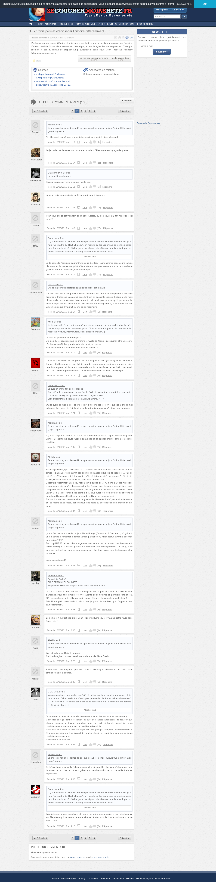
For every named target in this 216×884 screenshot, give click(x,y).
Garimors (52, 238)
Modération (126, 24)
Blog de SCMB (144, 24)
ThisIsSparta (35, 159)
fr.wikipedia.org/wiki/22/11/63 (50, 77)
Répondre (107, 142)
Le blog (81, 878)
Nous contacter (162, 878)
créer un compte (101, 857)
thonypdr (35, 204)
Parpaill (35, 132)
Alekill (51, 124)
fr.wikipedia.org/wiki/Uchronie (50, 74)
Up (90, 142)
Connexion (178, 9)
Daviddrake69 (55, 172)
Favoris (112, 24)
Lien (85, 142)
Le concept (93, 878)
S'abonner (127, 100)
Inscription (162, 9)
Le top (39, 24)
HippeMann (35, 762)
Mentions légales (144, 878)
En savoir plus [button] (183, 4)
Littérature (69, 38)
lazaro (36, 225)
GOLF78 (35, 464)
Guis (35, 648)
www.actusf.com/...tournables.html (53, 81)
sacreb (35, 370)
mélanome (35, 180)
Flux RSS (105, 878)
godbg (35, 583)
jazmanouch (36, 292)
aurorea (36, 627)
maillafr (35, 678)
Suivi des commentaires (90, 24)
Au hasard (51, 24)
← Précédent (40, 111)
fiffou (35, 246)
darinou (52, 575)
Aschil (44, 38)
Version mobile (68, 878)
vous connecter (78, 857)
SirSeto (35, 528)
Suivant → (125, 111)
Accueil (55, 878)
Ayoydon (35, 797)
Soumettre (67, 24)
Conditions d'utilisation (123, 878)
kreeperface (36, 430)
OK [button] (205, 4)
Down (94, 142)
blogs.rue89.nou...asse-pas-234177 (53, 85)
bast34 (51, 284)
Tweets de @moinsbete (148, 123)
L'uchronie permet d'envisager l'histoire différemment (67, 31)
